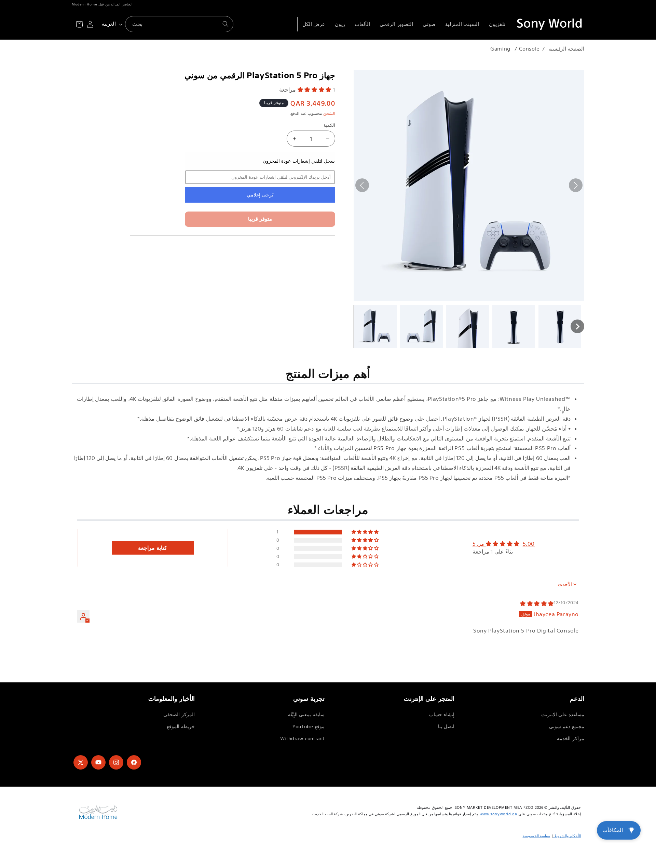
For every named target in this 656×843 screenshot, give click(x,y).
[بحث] (225, 23)
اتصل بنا (446, 726)
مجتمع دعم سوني (566, 726)
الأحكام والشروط (567, 836)
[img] (537, 603)
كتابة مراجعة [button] (152, 547)
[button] (315, 89)
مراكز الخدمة (570, 738)
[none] (375, 326)
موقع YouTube (308, 726)
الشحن (329, 113)
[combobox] (179, 24)
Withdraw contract (302, 738)
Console (529, 48)
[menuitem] (497, 24)
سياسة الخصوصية (536, 836)
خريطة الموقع (181, 726)
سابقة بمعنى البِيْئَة (306, 714)
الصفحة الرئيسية (566, 48)
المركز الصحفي (179, 714)
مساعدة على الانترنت (562, 714)
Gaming (500, 48)
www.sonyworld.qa (498, 814)
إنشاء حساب (441, 714)
